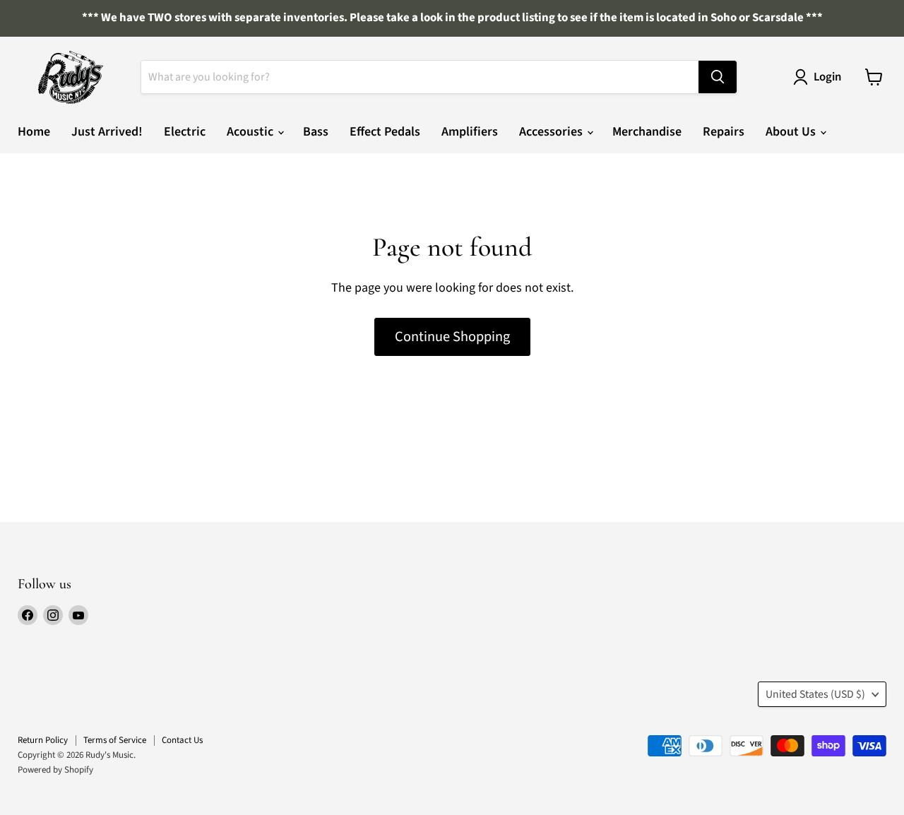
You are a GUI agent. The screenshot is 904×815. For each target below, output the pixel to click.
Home (34, 132)
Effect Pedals (385, 132)
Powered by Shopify (55, 769)
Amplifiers (469, 132)
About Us (792, 132)
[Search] (717, 77)
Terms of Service (114, 740)
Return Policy (43, 740)
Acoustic (251, 132)
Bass (315, 132)
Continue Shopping (452, 336)
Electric (185, 132)
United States (815, 694)
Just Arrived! (107, 132)
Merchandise (647, 132)
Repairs (723, 132)
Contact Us (182, 740)
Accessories (552, 132)
